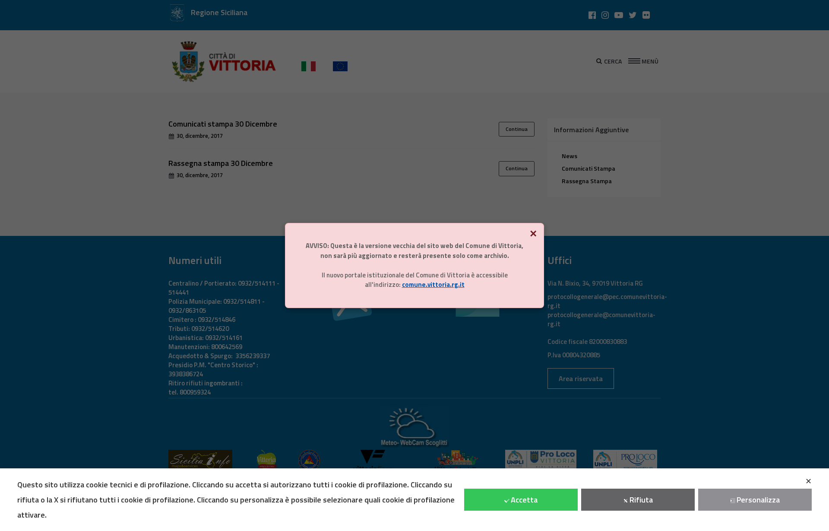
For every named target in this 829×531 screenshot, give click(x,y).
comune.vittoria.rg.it (433, 284)
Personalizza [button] (758, 500)
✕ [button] (808, 481)
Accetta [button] (524, 500)
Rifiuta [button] (641, 500)
